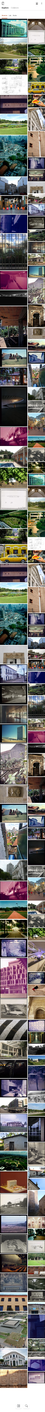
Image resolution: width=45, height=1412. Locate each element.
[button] (36, 3)
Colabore (14, 8)
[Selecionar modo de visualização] (18, 1406)
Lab (10, 15)
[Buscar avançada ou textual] (26, 1406)
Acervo (4, 15)
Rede (15, 15)
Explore (5, 8)
